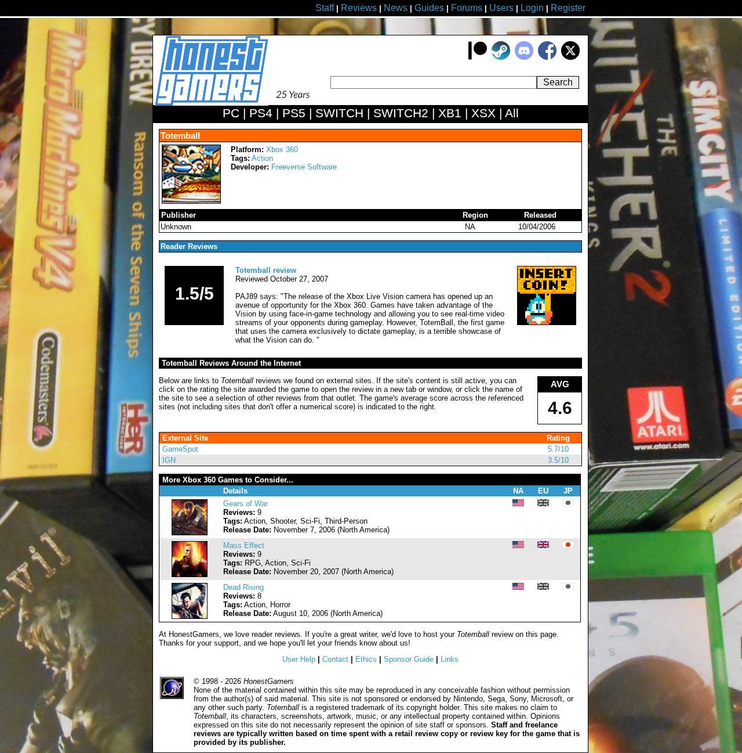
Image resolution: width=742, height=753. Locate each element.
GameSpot (180, 449)
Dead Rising (243, 587)
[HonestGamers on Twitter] (570, 57)
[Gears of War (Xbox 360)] (190, 532)
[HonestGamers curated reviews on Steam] (501, 57)
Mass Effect (243, 545)
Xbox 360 (282, 149)
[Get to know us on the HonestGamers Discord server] (524, 57)
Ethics (366, 659)
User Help (298, 659)
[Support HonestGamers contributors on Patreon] (477, 57)
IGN (169, 460)
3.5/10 (558, 460)
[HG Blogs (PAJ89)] (546, 322)
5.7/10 (558, 449)
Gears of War (245, 503)
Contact (335, 659)
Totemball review (265, 270)
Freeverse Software (304, 167)
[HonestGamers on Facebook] (547, 57)
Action (262, 158)
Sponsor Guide (409, 659)
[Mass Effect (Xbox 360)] (190, 574)
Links (450, 659)
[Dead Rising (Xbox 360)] (190, 616)
